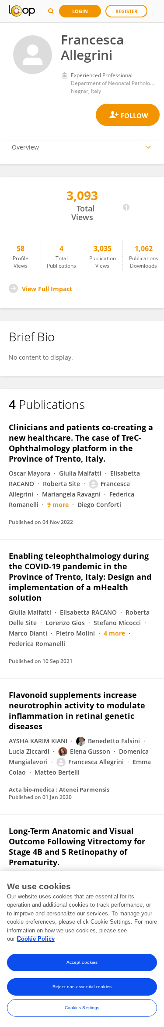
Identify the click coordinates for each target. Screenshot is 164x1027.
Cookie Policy (36, 938)
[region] (82, 949)
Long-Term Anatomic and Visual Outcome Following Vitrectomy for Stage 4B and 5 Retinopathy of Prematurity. (77, 846)
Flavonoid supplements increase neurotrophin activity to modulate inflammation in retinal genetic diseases (77, 710)
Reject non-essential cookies (82, 986)
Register (126, 11)
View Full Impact (47, 289)
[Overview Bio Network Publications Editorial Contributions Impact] (82, 147)
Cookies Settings (82, 1007)
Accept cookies (82, 962)
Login (80, 11)
